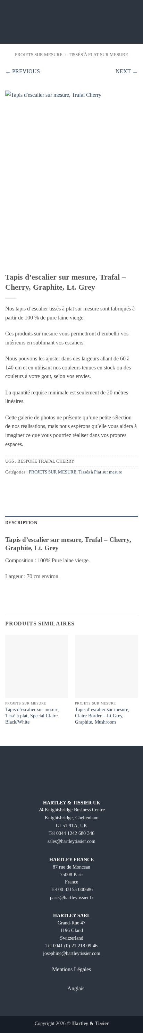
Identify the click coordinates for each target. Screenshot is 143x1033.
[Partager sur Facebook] (9, 487)
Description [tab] (21, 522)
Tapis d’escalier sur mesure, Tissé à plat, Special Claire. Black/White (32, 715)
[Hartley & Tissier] (72, 22)
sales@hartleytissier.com (71, 841)
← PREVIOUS (22, 71)
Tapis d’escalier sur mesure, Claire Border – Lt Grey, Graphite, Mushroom (102, 715)
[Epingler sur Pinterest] (26, 487)
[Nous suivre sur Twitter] (78, 1005)
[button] (9, 21)
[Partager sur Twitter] (18, 487)
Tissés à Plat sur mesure (98, 54)
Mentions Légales (71, 969)
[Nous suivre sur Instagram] (65, 1005)
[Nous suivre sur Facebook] (53, 1005)
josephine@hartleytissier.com (71, 953)
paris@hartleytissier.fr (71, 897)
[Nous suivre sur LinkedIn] (90, 1005)
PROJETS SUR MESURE (38, 54)
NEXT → (127, 71)
